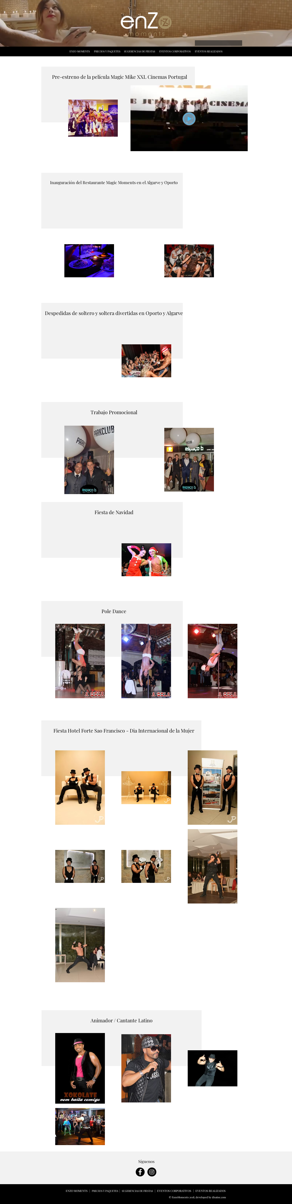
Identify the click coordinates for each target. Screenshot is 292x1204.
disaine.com (219, 1197)
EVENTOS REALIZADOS (209, 51)
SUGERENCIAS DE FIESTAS (140, 51)
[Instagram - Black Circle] (151, 1172)
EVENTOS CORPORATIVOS (175, 51)
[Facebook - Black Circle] (140, 1172)
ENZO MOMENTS (80, 51)
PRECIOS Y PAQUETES (107, 51)
